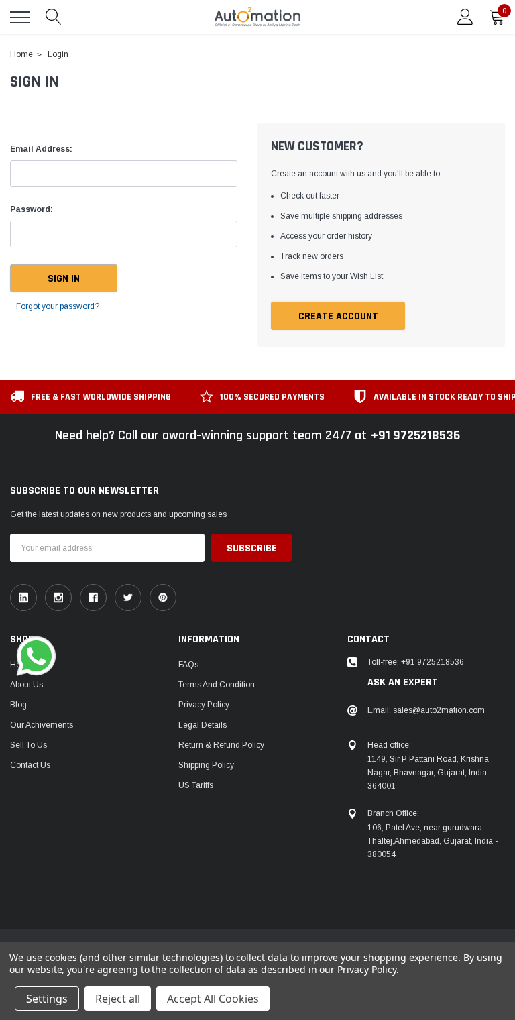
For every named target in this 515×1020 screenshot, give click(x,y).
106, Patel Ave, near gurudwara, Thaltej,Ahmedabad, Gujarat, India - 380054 (432, 841)
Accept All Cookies (213, 998)
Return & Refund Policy (221, 745)
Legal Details (202, 725)
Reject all (117, 998)
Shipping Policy (206, 765)
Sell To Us (28, 745)
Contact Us (30, 765)
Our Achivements (41, 725)
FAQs (188, 664)
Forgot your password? (57, 306)
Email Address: (41, 149)
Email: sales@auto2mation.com (426, 710)
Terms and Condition (216, 684)
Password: (31, 209)
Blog (18, 705)
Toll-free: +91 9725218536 (415, 662)
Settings (47, 998)
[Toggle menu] (20, 17)
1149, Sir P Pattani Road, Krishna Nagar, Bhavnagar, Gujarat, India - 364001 (429, 772)
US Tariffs (195, 785)
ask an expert (402, 682)
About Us (26, 684)
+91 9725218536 (415, 435)
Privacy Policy (203, 705)
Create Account (338, 316)
